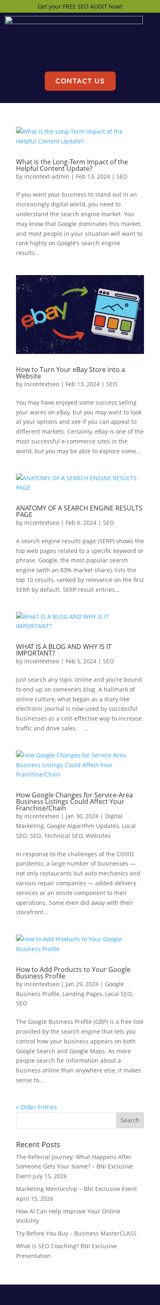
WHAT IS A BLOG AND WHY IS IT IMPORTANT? (64, 650)
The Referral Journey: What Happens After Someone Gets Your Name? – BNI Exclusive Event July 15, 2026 (74, 1166)
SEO (122, 176)
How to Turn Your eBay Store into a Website (70, 373)
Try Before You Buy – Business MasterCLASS (76, 1233)
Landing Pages (82, 994)
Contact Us (80, 80)
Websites (98, 835)
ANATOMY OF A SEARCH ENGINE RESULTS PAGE (79, 511)
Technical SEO (63, 835)
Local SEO (118, 994)
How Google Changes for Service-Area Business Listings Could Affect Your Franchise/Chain (74, 801)
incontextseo (41, 384)
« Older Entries (36, 1107)
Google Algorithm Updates (83, 826)
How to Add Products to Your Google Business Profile (73, 972)
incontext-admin (46, 176)
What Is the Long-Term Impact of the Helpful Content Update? (72, 165)
